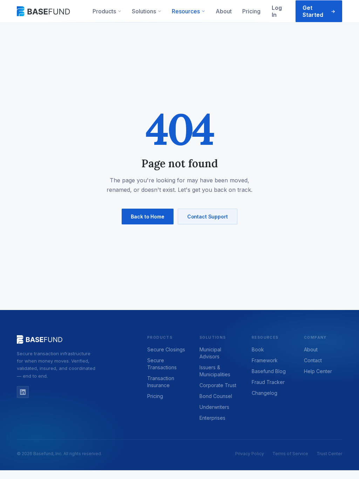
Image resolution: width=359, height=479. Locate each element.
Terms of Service (290, 453)
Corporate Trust (217, 385)
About (224, 11)
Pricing (251, 11)
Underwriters (214, 407)
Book (258, 349)
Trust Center (329, 453)
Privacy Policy (249, 453)
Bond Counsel (215, 396)
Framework (265, 360)
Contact (313, 360)
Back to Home (147, 217)
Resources (186, 11)
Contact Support (207, 217)
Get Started (319, 11)
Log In (277, 11)
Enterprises (212, 418)
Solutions (144, 11)
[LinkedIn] (23, 392)
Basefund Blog (269, 371)
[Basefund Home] (44, 11)
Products (104, 11)
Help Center (318, 371)
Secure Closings (166, 349)
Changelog (264, 393)
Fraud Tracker (268, 382)
